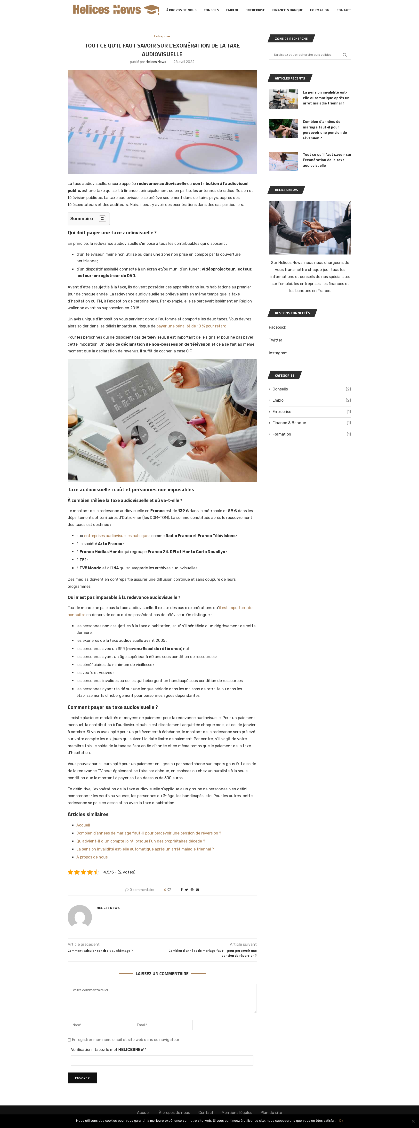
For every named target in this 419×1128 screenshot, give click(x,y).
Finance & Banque (287, 9)
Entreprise (255, 9)
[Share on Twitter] (186, 890)
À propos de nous (181, 9)
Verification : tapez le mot (108, 1049)
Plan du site (271, 1112)
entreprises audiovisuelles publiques (117, 535)
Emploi (232, 9)
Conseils (211, 9)
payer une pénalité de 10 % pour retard (191, 326)
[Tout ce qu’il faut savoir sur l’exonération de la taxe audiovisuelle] (283, 161)
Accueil (83, 825)
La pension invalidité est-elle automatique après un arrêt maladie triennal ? (145, 849)
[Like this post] (172, 890)
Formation (319, 9)
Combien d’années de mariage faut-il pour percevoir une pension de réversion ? (148, 833)
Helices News (156, 62)
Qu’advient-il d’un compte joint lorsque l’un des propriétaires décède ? (140, 841)
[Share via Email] (197, 890)
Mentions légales (237, 1112)
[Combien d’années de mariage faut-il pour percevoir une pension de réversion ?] (283, 128)
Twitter (275, 340)
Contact (344, 9)
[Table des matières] (102, 218)
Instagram (278, 353)
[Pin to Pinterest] (192, 890)
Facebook (277, 327)
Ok (341, 1120)
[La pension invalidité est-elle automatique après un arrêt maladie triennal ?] (283, 99)
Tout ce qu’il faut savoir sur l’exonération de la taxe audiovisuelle (327, 160)
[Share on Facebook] (182, 890)
